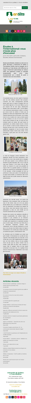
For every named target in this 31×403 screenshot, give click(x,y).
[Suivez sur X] (12, 31)
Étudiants (23, 55)
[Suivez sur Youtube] (15, 31)
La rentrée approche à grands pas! (11, 300)
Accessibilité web (15, 386)
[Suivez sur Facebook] (10, 31)
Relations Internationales (15, 57)
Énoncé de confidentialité (15, 384)
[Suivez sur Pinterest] (21, 31)
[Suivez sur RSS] (7, 31)
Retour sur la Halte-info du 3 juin (10, 344)
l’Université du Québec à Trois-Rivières (18, 394)
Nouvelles (5, 57)
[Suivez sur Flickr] (18, 31)
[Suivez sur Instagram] (24, 31)
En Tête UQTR (8, 55)
